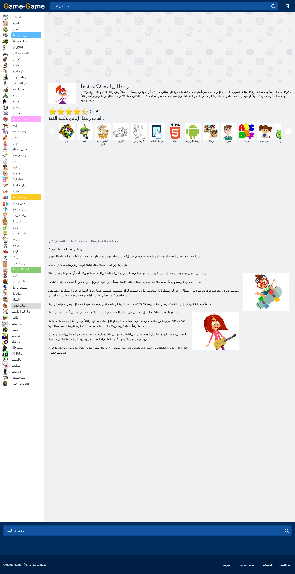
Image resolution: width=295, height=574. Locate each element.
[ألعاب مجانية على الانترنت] (24, 6)
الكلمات (267, 564)
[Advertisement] (109, 47)
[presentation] (51, 131)
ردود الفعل (285, 564)
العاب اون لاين (247, 564)
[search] (273, 6)
